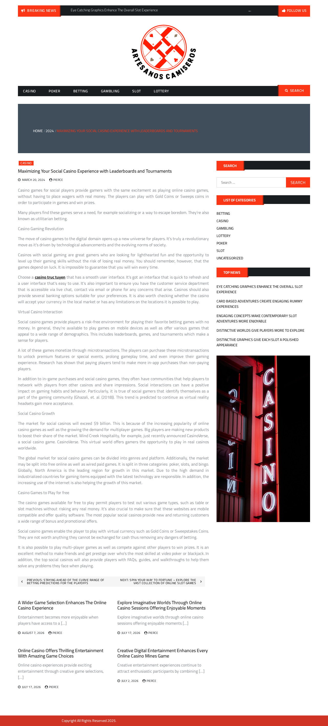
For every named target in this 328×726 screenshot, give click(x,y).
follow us (297, 10)
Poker (54, 91)
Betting (80, 91)
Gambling (110, 91)
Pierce (58, 180)
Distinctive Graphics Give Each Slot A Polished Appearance (258, 342)
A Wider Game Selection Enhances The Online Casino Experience (62, 605)
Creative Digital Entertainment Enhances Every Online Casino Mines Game (162, 653)
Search (297, 90)
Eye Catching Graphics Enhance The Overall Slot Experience (260, 289)
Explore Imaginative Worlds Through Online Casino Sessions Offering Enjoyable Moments (161, 605)
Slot (136, 91)
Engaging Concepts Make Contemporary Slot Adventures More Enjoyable (257, 318)
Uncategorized (230, 258)
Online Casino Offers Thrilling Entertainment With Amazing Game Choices (60, 653)
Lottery (161, 91)
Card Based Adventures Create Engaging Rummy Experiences (260, 304)
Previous (249, 10)
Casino (29, 91)
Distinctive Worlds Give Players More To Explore (260, 330)
